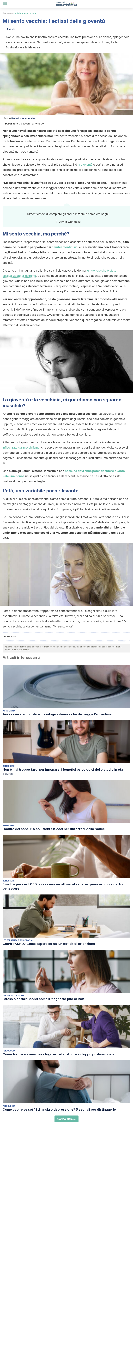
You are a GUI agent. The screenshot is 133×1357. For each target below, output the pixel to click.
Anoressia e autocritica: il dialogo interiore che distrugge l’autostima (57, 714)
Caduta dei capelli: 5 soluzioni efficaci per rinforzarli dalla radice (54, 829)
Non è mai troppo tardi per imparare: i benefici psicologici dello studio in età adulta (63, 772)
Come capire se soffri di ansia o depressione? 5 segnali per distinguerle (59, 1109)
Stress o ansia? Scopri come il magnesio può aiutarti (44, 999)
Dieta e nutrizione (13, 995)
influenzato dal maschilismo (21, 447)
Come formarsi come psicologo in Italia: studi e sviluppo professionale (58, 1054)
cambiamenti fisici (65, 247)
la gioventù (84, 164)
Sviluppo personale (26, 13)
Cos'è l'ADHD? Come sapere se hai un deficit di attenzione (49, 944)
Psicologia (9, 1051)
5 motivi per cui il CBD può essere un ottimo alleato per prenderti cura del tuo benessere (63, 886)
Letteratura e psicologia (18, 940)
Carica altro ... (66, 1119)
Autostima (9, 711)
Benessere (8, 13)
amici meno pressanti (18, 532)
